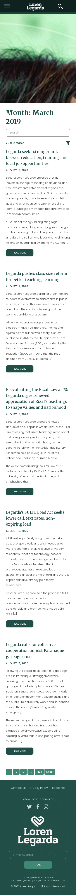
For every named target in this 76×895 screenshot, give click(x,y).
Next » (49, 772)
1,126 (39, 772)
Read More (20, 252)
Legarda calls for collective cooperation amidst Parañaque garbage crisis (35, 650)
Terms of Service (51, 880)
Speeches (58, 788)
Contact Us (18, 788)
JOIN (38, 864)
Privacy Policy (39, 788)
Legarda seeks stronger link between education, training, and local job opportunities (37, 157)
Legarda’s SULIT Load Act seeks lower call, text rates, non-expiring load (35, 518)
